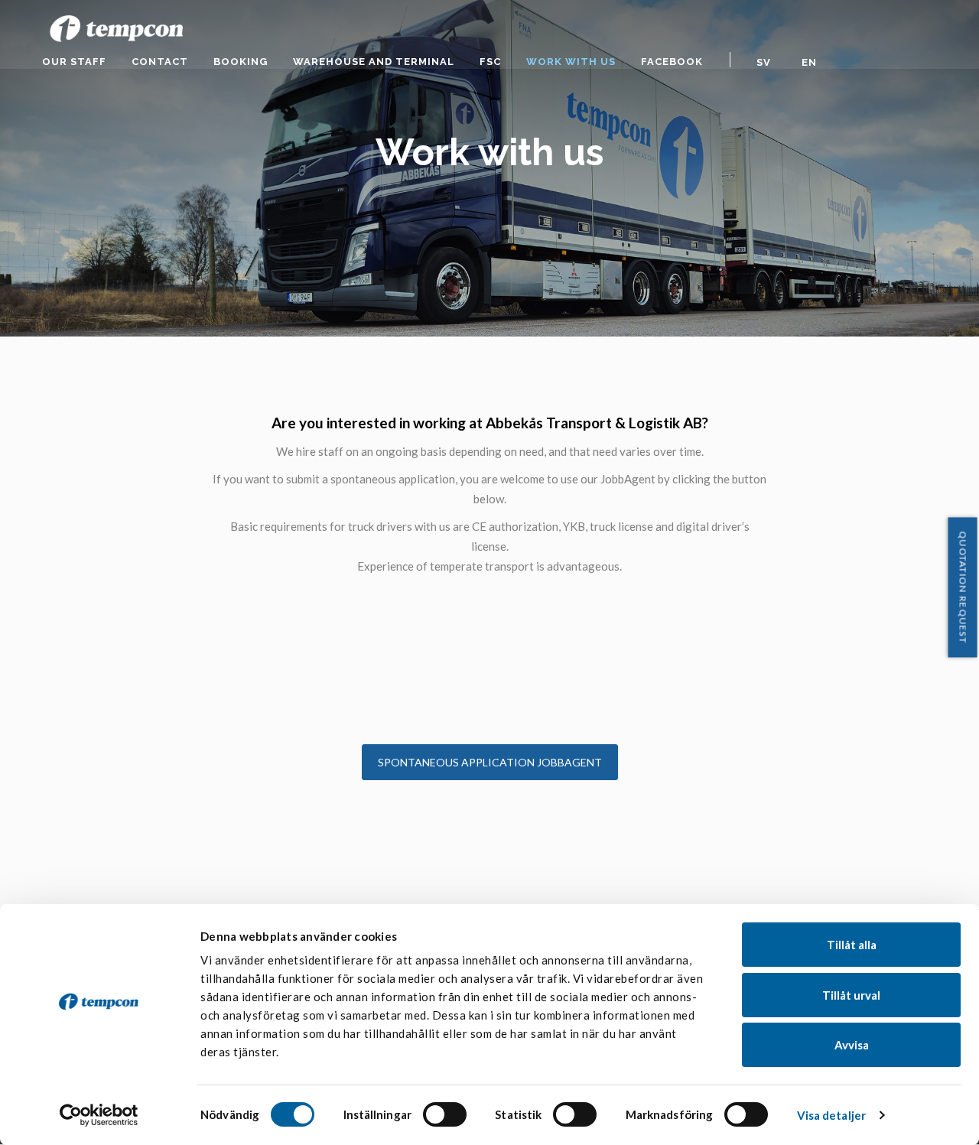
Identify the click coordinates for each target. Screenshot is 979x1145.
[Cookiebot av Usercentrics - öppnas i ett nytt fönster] (99, 1115)
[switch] (445, 1114)
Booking (240, 61)
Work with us (571, 61)
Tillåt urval (851, 995)
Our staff (74, 61)
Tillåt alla (852, 944)
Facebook (672, 61)
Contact (160, 61)
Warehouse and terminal (373, 61)
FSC (490, 61)
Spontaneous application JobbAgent (490, 762)
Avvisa (851, 1045)
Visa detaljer (831, 1115)
